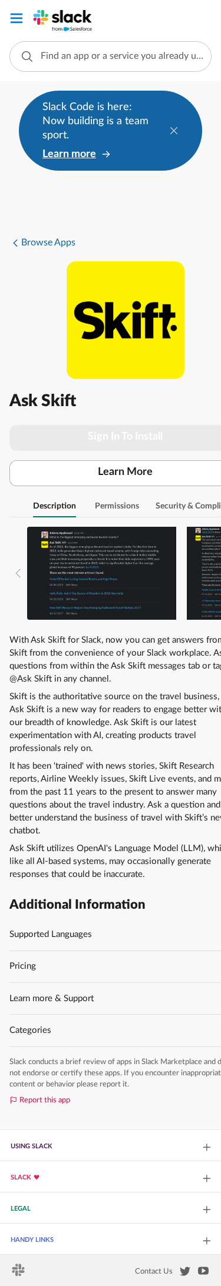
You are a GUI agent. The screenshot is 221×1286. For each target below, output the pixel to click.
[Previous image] (18, 573)
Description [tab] (54, 506)
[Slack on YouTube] (203, 1273)
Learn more (69, 154)
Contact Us (154, 1271)
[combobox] (110, 56)
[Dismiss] (173, 130)
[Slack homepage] (19, 1273)
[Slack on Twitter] (185, 1274)
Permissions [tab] (117, 506)
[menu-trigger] (16, 20)
